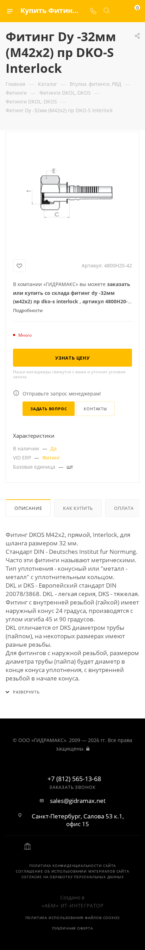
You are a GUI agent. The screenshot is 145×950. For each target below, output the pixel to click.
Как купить (78, 508)
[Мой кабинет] (119, 11)
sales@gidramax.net (78, 801)
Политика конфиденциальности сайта (72, 865)
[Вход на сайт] (87, 748)
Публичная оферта (72, 928)
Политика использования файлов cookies (72, 917)
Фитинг (51, 457)
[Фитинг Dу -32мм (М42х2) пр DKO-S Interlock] (72, 194)
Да (53, 448)
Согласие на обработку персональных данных (72, 876)
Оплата (124, 508)
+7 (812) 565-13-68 (74, 779)
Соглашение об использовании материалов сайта (72, 871)
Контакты (95, 408)
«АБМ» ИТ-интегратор (72, 905)
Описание (28, 508)
